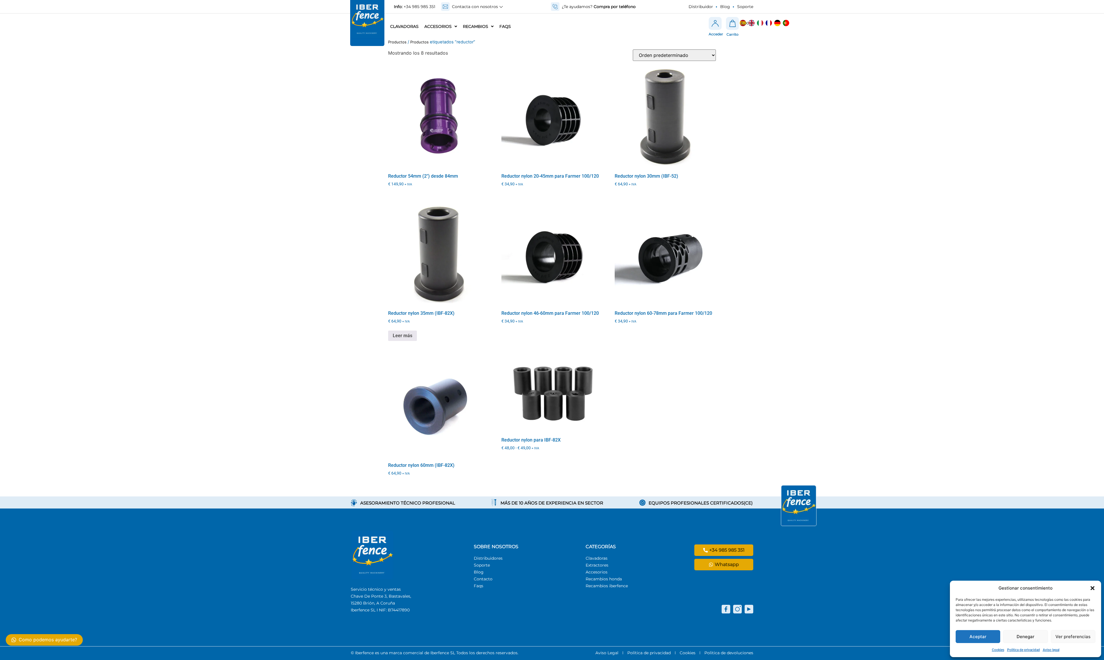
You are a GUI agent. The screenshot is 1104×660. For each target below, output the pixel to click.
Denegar (1025, 636)
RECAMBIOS (475, 26)
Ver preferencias (1072, 636)
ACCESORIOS (438, 26)
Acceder (716, 34)
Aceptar (977, 636)
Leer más (402, 335)
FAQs (505, 26)
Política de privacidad (1023, 650)
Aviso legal (1051, 650)
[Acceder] (715, 23)
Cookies (998, 650)
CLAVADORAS (404, 26)
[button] (1092, 588)
